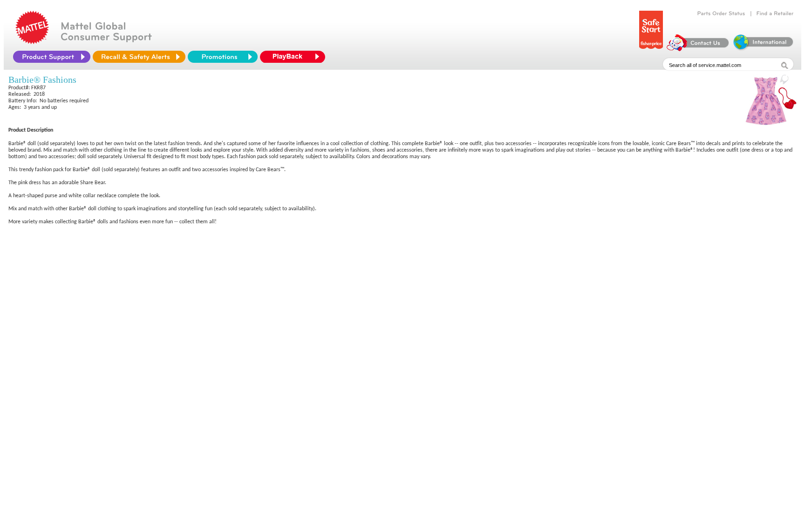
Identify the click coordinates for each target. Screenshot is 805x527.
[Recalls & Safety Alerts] (139, 57)
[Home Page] (32, 42)
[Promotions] (223, 57)
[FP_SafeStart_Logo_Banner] (651, 49)
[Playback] (295, 57)
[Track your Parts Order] (721, 13)
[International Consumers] (762, 49)
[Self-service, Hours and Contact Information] (698, 49)
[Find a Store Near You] (775, 13)
